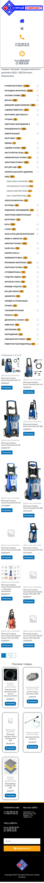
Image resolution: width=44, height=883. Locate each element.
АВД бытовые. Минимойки (17, 181)
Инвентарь (9, 325)
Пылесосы (10, 248)
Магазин (15, 69)
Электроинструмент (14, 162)
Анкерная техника (13, 243)
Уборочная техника (14, 267)
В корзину (6, 387)
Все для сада (11, 167)
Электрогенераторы (14, 200)
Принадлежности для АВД (17, 186)
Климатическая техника (16, 157)
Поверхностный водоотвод (17, 344)
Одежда (8, 143)
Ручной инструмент (14, 86)
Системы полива (12, 95)
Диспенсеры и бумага (15, 320)
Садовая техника (12, 148)
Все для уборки (12, 291)
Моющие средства (13, 287)
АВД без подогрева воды (17, 191)
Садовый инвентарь (14, 110)
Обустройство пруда (14, 153)
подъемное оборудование (17, 210)
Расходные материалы (15, 91)
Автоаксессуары (12, 282)
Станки (8, 229)
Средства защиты (13, 277)
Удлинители (10, 296)
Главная (5, 69)
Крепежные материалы (15, 263)
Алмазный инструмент (15, 339)
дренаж (8, 100)
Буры (7, 224)
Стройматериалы (13, 272)
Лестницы (9, 205)
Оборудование (11, 334)
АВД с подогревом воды (17, 196)
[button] (22, 28)
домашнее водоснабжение (17, 105)
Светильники (10, 329)
